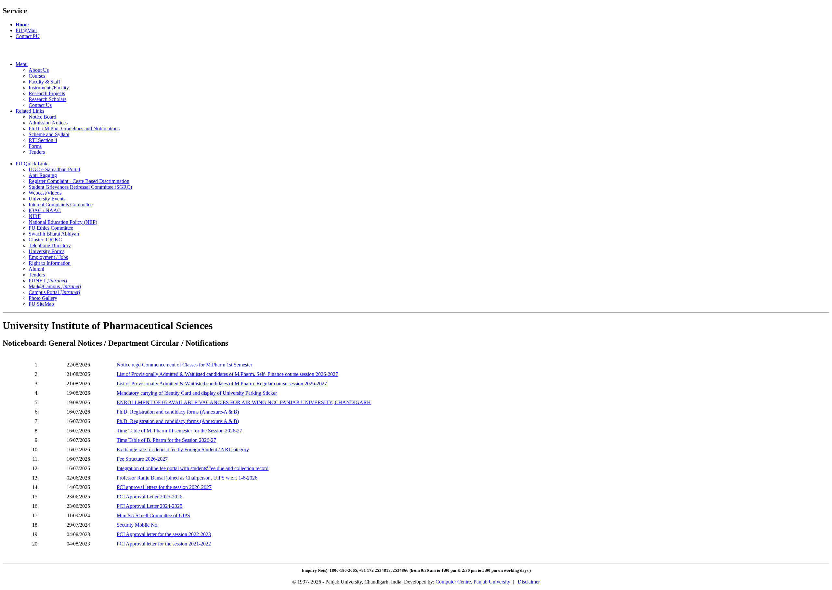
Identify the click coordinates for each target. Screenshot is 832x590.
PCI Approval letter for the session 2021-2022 (164, 543)
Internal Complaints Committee (61, 204)
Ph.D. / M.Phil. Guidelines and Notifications (74, 128)
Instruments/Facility (49, 87)
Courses (37, 76)
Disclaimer (529, 581)
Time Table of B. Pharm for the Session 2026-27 (166, 440)
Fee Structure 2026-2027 (142, 459)
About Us (39, 70)
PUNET (48, 280)
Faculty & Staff (44, 81)
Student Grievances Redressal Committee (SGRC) (80, 187)
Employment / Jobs (48, 257)
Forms (35, 146)
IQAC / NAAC (45, 210)
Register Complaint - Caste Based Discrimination (79, 181)
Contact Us (40, 105)
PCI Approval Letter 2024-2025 (149, 506)
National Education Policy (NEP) (63, 222)
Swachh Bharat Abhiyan (54, 234)
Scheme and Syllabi (49, 134)
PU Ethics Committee (51, 228)
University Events (47, 198)
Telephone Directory (50, 245)
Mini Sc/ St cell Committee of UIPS (153, 515)
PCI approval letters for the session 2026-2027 (164, 487)
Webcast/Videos (45, 193)
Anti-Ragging (43, 175)
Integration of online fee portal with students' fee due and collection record (192, 468)
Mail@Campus (55, 286)
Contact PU (28, 36)
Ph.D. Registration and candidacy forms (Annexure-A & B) (178, 412)
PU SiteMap (41, 304)
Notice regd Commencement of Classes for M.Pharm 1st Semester (184, 364)
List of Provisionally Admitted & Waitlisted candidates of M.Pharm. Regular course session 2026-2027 (222, 383)
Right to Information (50, 263)
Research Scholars (47, 99)
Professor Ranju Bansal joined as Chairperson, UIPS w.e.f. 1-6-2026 (187, 478)
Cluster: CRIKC (45, 239)
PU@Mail (26, 30)
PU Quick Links (32, 163)
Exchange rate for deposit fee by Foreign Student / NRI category (183, 449)
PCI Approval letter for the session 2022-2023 (164, 534)
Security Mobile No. (138, 525)
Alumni (36, 269)
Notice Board (42, 117)
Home (22, 24)
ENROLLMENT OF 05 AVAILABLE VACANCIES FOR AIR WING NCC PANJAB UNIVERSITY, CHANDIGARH (244, 402)
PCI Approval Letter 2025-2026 (149, 496)
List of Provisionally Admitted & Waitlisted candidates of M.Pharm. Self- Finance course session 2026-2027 (227, 374)
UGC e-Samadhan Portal (54, 169)
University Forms (46, 251)
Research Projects (47, 93)
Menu (22, 64)
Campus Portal (54, 292)
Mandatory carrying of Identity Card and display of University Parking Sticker (197, 393)
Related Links (30, 111)
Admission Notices (48, 122)
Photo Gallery (43, 298)
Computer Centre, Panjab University (473, 581)
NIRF (35, 216)
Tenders (37, 152)
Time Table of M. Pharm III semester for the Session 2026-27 (179, 430)
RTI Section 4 (43, 140)
